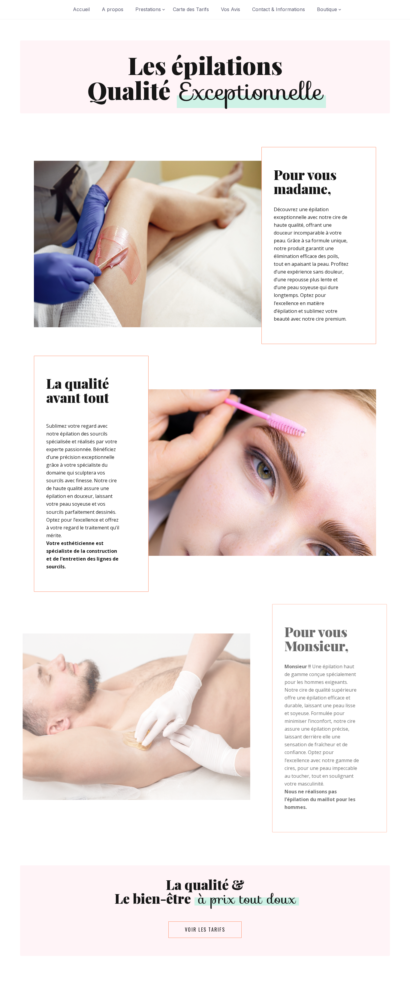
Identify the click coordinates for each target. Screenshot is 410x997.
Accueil (81, 9)
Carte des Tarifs (191, 9)
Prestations (148, 9)
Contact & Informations (278, 9)
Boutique (327, 9)
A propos (112, 9)
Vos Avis (230, 9)
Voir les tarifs (205, 929)
